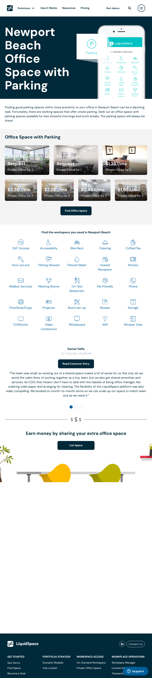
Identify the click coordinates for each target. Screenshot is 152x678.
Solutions (24, 8)
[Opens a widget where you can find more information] (135, 671)
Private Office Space (89, 668)
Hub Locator (50, 668)
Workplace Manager (123, 662)
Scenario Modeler (53, 662)
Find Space (14, 668)
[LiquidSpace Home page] (10, 8)
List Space (76, 445)
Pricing (85, 8)
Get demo (113, 8)
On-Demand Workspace (91, 662)
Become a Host (16, 673)
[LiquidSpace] (23, 644)
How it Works (49, 8)
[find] (129, 8)
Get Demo (13, 662)
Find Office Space (76, 211)
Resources (68, 8)
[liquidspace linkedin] (122, 644)
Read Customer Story (76, 364)
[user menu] (141, 8)
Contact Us (136, 644)
